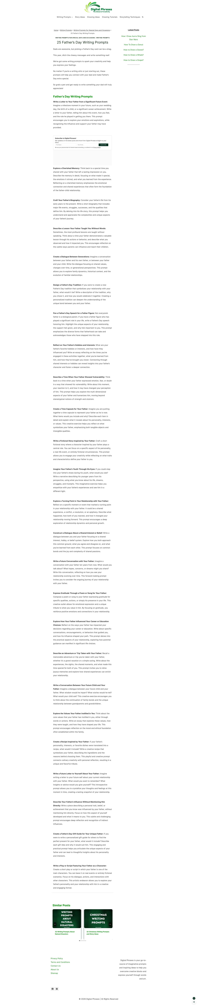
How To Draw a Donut (133, 45)
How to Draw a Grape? (134, 60)
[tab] (79, 940)
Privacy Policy (57, 958)
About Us (55, 969)
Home (56, 30)
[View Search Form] (142, 17)
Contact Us (56, 966)
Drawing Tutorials (109, 17)
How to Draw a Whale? (134, 55)
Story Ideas (80, 17)
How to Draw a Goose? (134, 50)
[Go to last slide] (55, 924)
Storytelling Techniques (130, 17)
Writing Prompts (66, 30)
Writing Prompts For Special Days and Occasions (92, 30)
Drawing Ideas (93, 17)
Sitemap (54, 973)
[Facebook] (52, 989)
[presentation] (67, 918)
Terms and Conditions (60, 962)
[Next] (110, 924)
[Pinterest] (57, 989)
